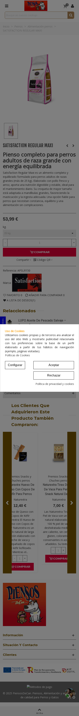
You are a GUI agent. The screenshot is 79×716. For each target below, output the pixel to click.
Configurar (15, 365)
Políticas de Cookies (17, 355)
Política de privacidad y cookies (54, 384)
